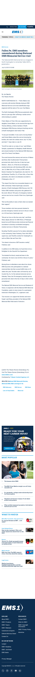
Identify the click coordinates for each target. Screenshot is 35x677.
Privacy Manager (7, 659)
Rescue (4, 539)
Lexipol (13, 666)
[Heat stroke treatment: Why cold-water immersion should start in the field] (29, 530)
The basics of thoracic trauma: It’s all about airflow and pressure (17, 499)
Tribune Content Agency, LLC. (19, 377)
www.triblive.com (7, 375)
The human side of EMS (11, 481)
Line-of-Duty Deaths (8, 390)
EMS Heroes (5, 47)
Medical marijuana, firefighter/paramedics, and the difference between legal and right (12, 565)
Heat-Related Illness (7, 528)
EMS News (28, 387)
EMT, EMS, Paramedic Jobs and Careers (12, 518)
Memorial (20, 390)
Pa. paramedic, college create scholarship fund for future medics (18, 493)
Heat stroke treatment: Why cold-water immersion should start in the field (13, 531)
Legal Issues (5, 560)
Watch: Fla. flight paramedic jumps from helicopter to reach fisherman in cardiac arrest (12, 542)
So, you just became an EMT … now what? (12, 521)
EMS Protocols (6, 550)
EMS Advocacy (7, 387)
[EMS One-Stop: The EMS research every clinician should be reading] (29, 552)
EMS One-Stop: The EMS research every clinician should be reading (12, 553)
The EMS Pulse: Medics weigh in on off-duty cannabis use (17, 487)
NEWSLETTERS (13, 26)
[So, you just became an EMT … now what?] (29, 520)
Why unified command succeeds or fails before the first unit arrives (18, 505)
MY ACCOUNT (22, 26)
